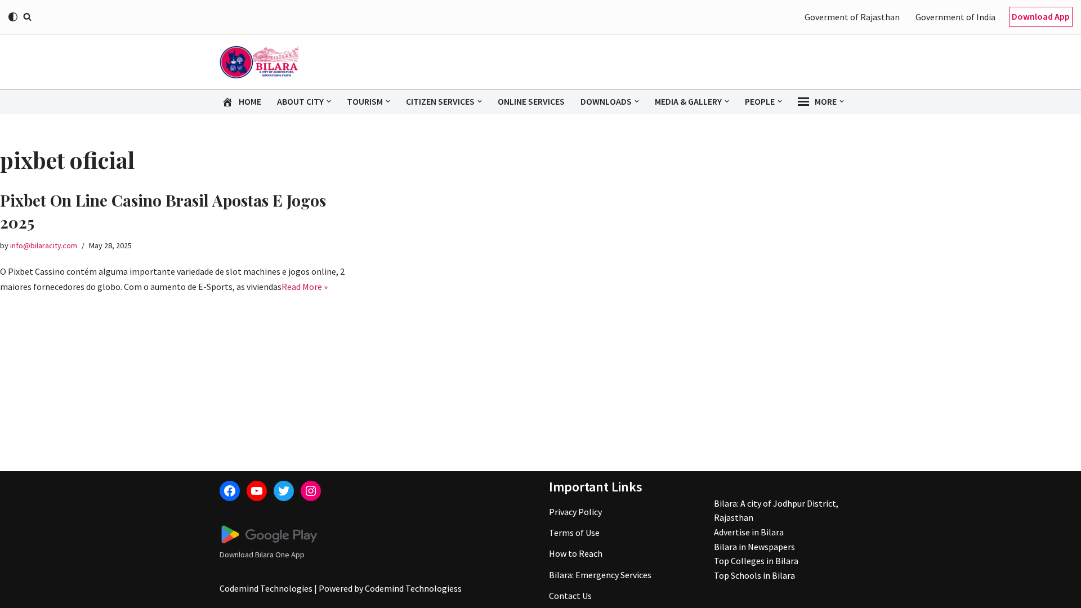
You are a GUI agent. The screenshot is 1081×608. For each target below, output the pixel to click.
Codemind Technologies (266, 588)
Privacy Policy (575, 511)
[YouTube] (257, 491)
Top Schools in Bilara (754, 575)
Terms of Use (574, 532)
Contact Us (570, 595)
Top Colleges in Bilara (756, 560)
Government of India (955, 17)
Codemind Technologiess (413, 588)
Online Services (531, 101)
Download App (1041, 16)
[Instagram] (311, 491)
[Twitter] (284, 491)
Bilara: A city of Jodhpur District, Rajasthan (776, 511)
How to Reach (575, 553)
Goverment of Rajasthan (852, 17)
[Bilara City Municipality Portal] (259, 61)
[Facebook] (230, 491)
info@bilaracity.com (43, 245)
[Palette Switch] (12, 16)
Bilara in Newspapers (754, 546)
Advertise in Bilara (749, 532)
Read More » (305, 286)
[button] (329, 101)
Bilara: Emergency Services (600, 574)
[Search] (27, 16)
